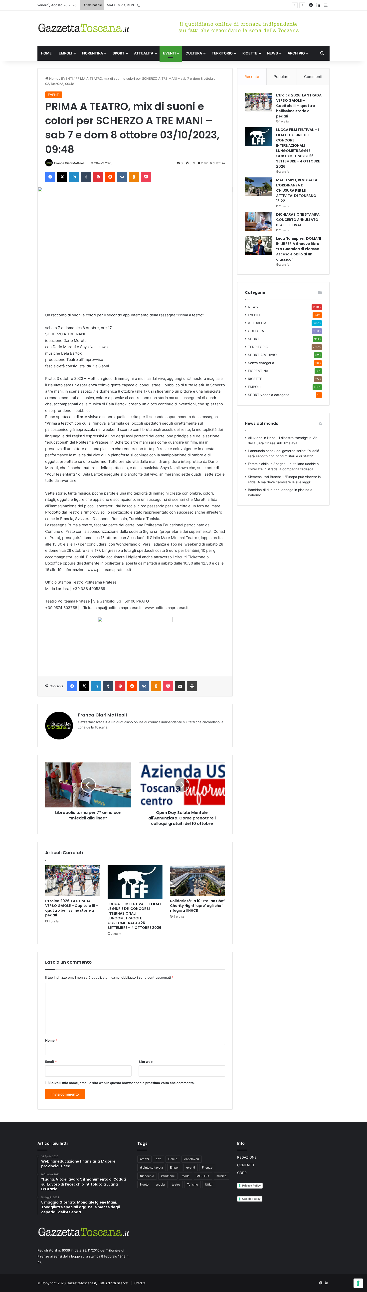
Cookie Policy (251, 1199)
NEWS (272, 53)
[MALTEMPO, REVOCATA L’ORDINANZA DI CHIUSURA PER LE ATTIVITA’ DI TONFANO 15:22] (258, 186)
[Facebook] (50, 177)
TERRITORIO (222, 53)
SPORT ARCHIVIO (262, 355)
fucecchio (147, 1176)
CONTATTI (245, 1165)
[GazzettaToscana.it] (83, 28)
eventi (190, 1167)
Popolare (282, 76)
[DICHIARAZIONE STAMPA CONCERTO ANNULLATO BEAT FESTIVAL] (258, 221)
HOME (46, 53)
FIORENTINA (92, 53)
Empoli (174, 1167)
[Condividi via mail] (180, 686)
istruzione (168, 1176)
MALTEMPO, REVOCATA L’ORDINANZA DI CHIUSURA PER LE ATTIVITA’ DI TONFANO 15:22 (176, 5)
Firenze (207, 1167)
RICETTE (249, 53)
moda (185, 1176)
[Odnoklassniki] (134, 177)
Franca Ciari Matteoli (69, 163)
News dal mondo (261, 423)
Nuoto (144, 1184)
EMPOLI (65, 53)
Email (51, 1062)
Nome (51, 1040)
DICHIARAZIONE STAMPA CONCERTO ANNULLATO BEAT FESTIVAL (298, 219)
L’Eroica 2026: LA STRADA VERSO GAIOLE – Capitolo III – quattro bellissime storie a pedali (71, 908)
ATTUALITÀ (143, 53)
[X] (62, 177)
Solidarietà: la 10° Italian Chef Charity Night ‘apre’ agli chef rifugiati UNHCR (197, 905)
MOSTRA (202, 1176)
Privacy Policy (251, 1185)
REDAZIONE (246, 1157)
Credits (140, 1283)
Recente (251, 76)
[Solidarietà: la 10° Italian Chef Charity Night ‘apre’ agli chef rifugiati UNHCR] (197, 880)
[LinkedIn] (74, 177)
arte (158, 1159)
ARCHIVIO (296, 53)
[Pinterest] (98, 177)
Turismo (192, 1184)
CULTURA (193, 53)
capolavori (191, 1159)
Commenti (313, 76)
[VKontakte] (122, 177)
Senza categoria (261, 363)
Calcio (172, 1159)
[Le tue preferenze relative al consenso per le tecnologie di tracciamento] (358, 1283)
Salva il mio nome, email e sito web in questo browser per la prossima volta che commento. (122, 1083)
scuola (160, 1184)
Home (53, 78)
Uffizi (208, 1184)
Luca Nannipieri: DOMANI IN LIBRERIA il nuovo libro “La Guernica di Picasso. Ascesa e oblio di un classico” (298, 249)
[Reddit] (110, 177)
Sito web (146, 1062)
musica (221, 1176)
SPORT (118, 53)
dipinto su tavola (151, 1167)
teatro (176, 1184)
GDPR (242, 1173)
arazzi (144, 1159)
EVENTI (169, 53)
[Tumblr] (86, 177)
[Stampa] (192, 686)
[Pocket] (146, 177)
